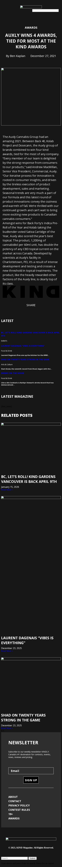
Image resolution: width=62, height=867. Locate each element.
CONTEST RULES (19, 809)
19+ (10, 814)
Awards (31, 27)
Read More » (7, 489)
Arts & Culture (7, 364)
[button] (4, 10)
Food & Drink (6, 351)
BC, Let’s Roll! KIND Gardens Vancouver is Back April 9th (29, 479)
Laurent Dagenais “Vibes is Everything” (23, 345)
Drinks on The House (12, 373)
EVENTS (4, 341)
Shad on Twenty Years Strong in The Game (25, 359)
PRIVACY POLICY (19, 805)
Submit (32, 858)
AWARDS (13, 818)
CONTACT (14, 801)
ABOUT (13, 797)
